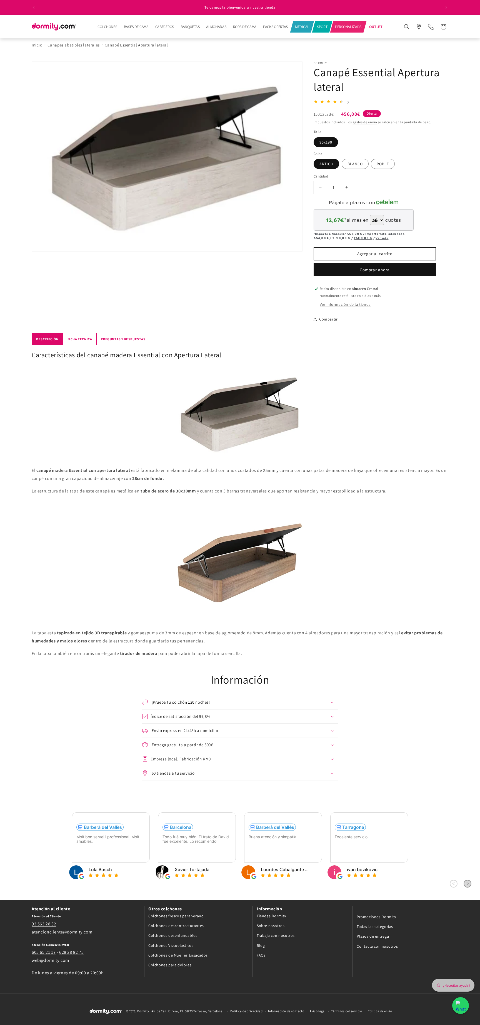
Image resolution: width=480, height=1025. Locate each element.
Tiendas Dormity (271, 915)
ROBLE (383, 163)
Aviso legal (318, 1011)
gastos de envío (365, 122)
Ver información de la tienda (345, 304)
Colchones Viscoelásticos (170, 945)
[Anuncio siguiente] (446, 7)
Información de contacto (286, 1011)
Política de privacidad (246, 1011)
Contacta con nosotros (377, 945)
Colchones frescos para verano (176, 915)
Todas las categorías (375, 926)
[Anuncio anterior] (34, 7)
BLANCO (355, 163)
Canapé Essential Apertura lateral (136, 45)
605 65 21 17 (44, 952)
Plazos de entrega (373, 936)
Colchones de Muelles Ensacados (178, 954)
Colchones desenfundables (172, 935)
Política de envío (380, 1011)
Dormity (143, 1011)
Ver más (382, 238)
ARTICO (326, 163)
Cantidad (321, 176)
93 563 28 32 (44, 924)
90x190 (325, 142)
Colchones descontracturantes (176, 925)
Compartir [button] (328, 319)
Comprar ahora (375, 269)
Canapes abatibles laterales (74, 45)
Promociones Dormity (376, 916)
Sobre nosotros (270, 925)
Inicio (37, 45)
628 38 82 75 (71, 952)
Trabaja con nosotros (276, 935)
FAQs (261, 954)
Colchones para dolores (169, 964)
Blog (261, 945)
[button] (407, 27)
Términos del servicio (346, 1011)
